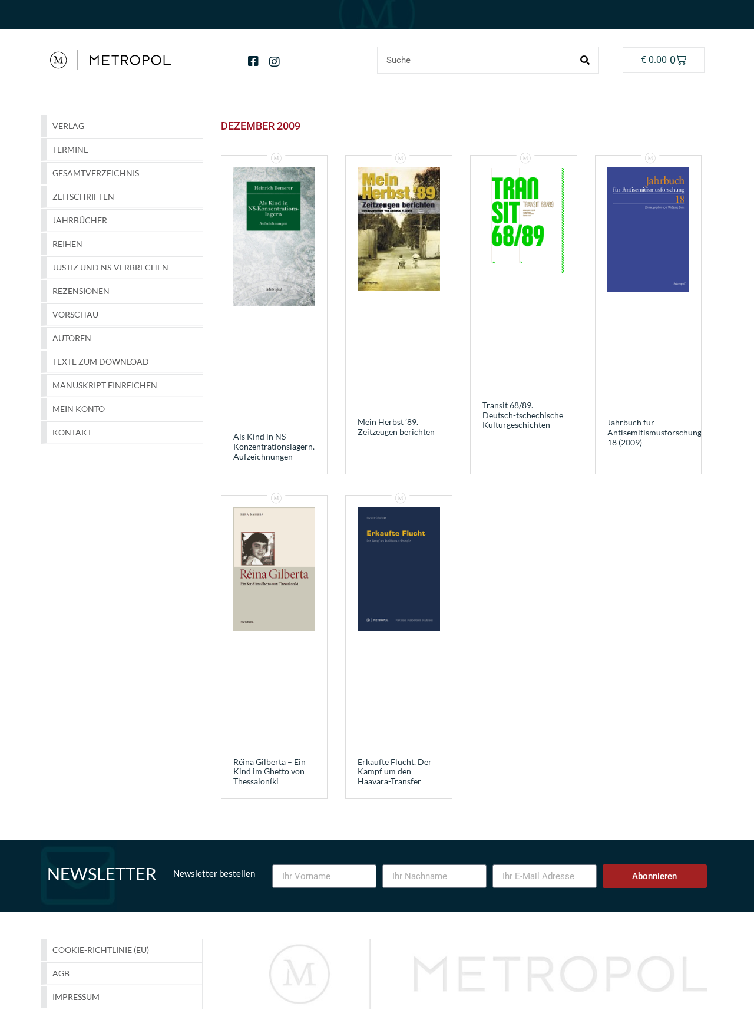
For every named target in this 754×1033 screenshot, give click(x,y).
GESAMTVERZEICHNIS (95, 173)
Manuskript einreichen (104, 385)
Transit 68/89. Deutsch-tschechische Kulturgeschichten (522, 415)
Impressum (76, 997)
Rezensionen (81, 291)
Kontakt (72, 432)
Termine (70, 149)
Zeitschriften (83, 197)
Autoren (71, 338)
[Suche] (584, 60)
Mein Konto (78, 409)
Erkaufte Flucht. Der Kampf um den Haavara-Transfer (395, 772)
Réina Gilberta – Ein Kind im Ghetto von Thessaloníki (269, 772)
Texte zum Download (100, 362)
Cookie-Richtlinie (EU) (100, 950)
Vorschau (75, 314)
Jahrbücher (79, 220)
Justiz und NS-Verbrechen (110, 267)
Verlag (68, 126)
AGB (61, 973)
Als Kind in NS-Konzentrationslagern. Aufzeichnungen (274, 446)
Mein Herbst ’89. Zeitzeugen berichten (396, 427)
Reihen (67, 244)
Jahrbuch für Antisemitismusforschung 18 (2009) (654, 432)
